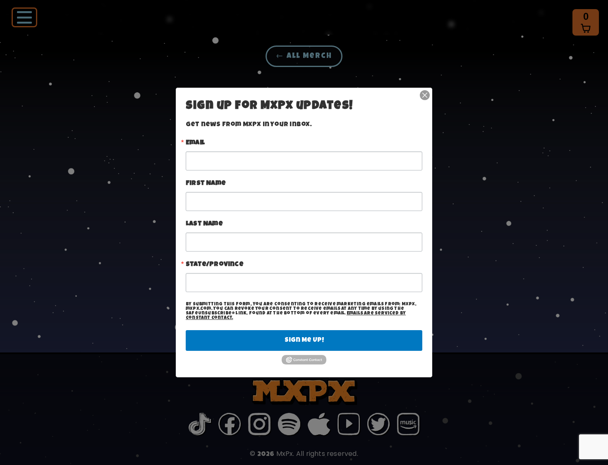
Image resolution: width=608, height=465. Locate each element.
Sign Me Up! (304, 340)
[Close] (425, 95)
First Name (206, 183)
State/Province (215, 264)
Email (195, 143)
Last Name (204, 224)
